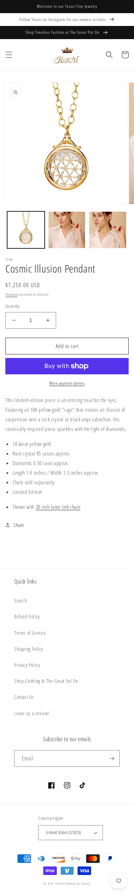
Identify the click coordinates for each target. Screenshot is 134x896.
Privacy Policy (27, 665)
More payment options (67, 383)
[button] (9, 55)
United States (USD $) (63, 832)
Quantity (12, 306)
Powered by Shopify (78, 883)
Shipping (11, 294)
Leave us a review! (31, 713)
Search (20, 600)
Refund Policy (27, 616)
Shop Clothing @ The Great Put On (46, 681)
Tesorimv (60, 883)
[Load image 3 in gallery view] (107, 230)
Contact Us (24, 697)
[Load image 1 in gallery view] (26, 230)
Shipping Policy (28, 648)
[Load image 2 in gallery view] (67, 230)
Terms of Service (30, 632)
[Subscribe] (111, 758)
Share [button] (19, 525)
